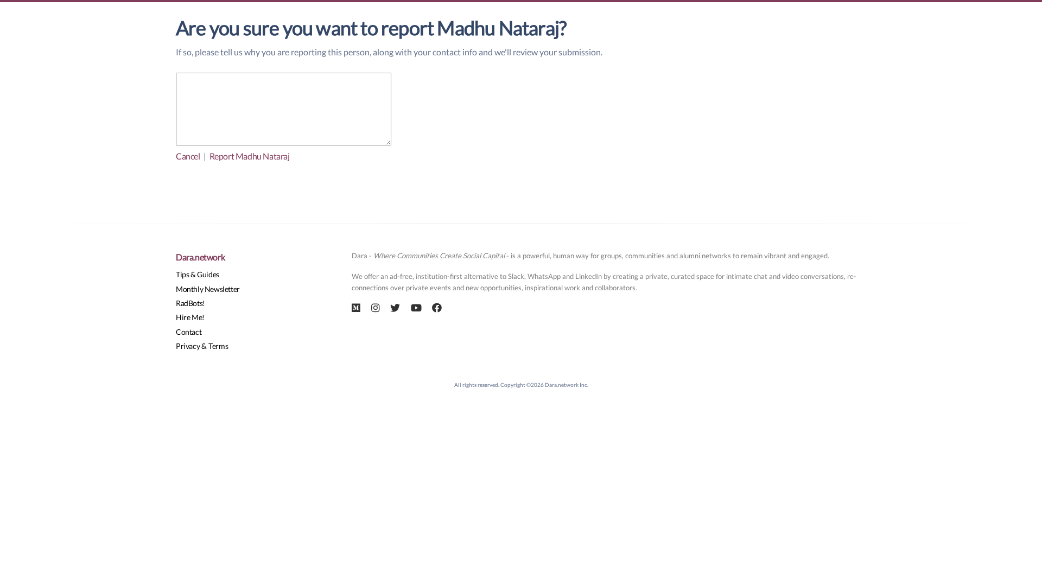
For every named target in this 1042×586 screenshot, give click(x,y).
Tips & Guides (197, 274)
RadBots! (190, 303)
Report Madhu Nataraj (249, 156)
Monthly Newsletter (208, 289)
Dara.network (200, 257)
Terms (218, 346)
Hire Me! (190, 317)
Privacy (188, 346)
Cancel (188, 156)
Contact (188, 331)
